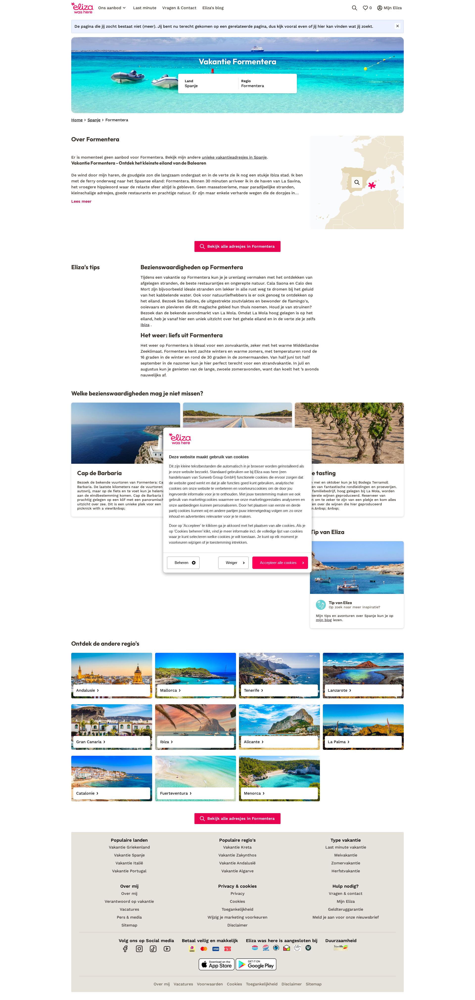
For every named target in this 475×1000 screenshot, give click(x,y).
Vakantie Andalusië (237, 863)
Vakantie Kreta (237, 847)
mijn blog (324, 620)
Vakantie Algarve (237, 871)
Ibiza (145, 324)
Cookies (237, 901)
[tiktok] (153, 951)
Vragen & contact (345, 893)
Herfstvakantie (346, 871)
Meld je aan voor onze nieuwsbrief (345, 917)
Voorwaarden (210, 984)
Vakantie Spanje (129, 855)
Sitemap (129, 925)
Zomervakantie (345, 863)
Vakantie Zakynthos (237, 855)
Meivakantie (345, 855)
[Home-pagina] (82, 8)
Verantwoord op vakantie (129, 901)
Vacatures (129, 909)
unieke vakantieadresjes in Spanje (234, 157)
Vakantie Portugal (129, 871)
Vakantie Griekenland (129, 847)
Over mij (129, 893)
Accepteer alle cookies (278, 563)
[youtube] (167, 951)
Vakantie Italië (129, 863)
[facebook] (125, 951)
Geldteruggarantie (345, 909)
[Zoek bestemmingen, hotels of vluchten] (354, 8)
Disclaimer (237, 925)
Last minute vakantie (345, 847)
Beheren (181, 563)
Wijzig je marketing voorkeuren (237, 917)
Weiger (231, 563)
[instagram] (139, 951)
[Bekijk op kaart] (357, 182)
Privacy (237, 893)
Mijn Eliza (346, 901)
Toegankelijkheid (237, 909)
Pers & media (129, 917)
